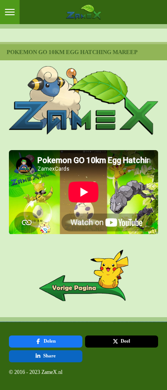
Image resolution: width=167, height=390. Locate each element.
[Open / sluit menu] (10, 12)
